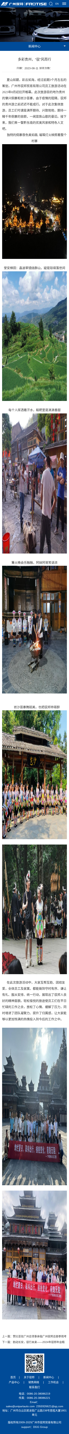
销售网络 (33, 1382)
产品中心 (14, 1382)
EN (57, 3)
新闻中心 (48, 1377)
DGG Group (40, 1426)
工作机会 (53, 1382)
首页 (13, 1377)
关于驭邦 (29, 1377)
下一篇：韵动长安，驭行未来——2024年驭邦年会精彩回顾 (33, 1343)
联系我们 (34, 1387)
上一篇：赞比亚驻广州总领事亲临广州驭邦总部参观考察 (34, 1337)
